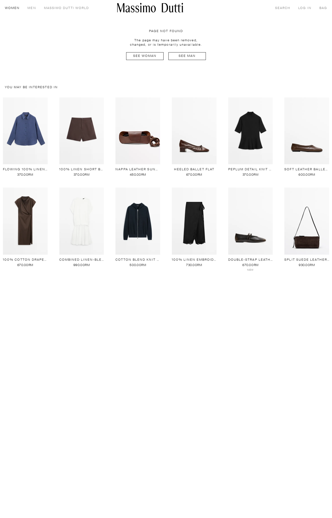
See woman (145, 56)
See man (187, 56)
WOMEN (12, 8)
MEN (31, 8)
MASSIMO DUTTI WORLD (66, 8)
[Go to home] (150, 8)
